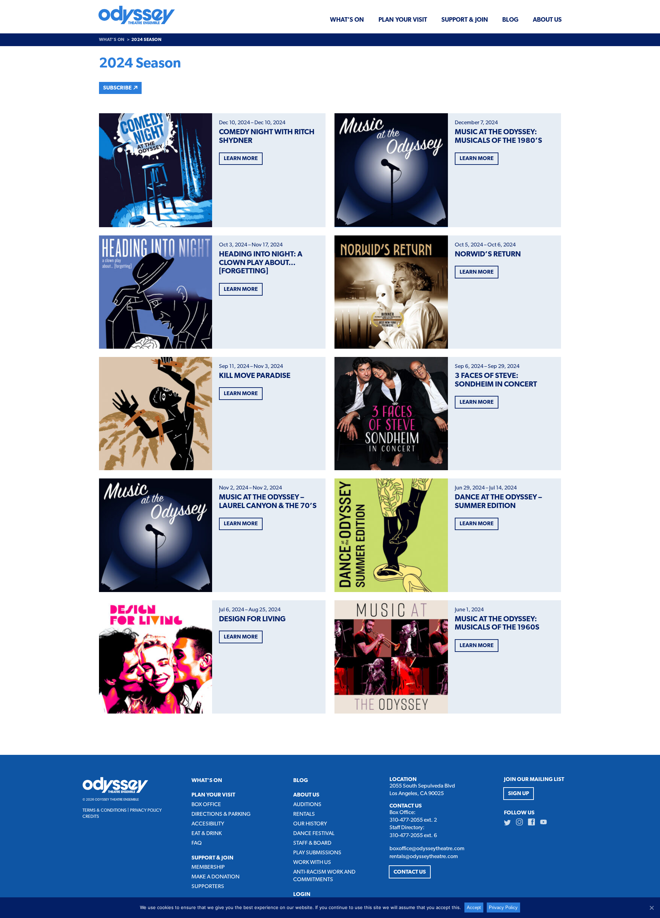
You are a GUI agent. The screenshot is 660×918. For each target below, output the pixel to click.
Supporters (207, 886)
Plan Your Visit (402, 20)
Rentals (304, 814)
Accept (474, 907)
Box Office (206, 805)
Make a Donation (215, 877)
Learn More (241, 158)
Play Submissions (317, 853)
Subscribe (117, 88)
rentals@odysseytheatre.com (423, 856)
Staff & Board (312, 843)
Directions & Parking (221, 814)
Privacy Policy (146, 810)
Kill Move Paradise (254, 376)
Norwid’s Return (488, 254)
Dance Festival (313, 833)
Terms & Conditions (104, 810)
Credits (90, 816)
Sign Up (518, 793)
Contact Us (410, 872)
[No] (651, 907)
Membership (208, 867)
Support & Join (464, 20)
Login (301, 894)
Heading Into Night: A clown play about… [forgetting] (260, 263)
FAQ (196, 843)
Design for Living (252, 619)
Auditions (307, 805)
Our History (310, 824)
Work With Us (312, 862)
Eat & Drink (206, 833)
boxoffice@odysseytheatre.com (426, 849)
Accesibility (207, 824)
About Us (547, 20)
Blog (510, 20)
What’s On (347, 20)
